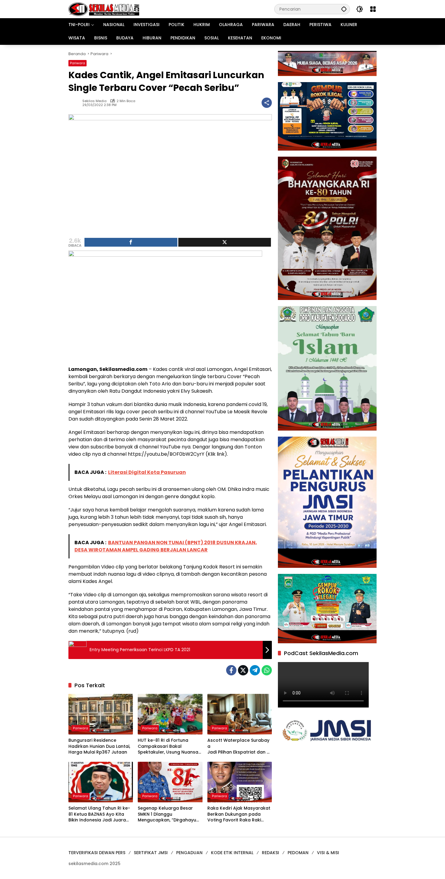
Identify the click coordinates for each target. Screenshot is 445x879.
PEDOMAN (298, 853)
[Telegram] (255, 670)
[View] (224, 242)
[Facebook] (231, 670)
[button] (344, 9)
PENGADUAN (189, 853)
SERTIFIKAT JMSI (151, 853)
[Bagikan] (267, 103)
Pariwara (77, 63)
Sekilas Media (94, 101)
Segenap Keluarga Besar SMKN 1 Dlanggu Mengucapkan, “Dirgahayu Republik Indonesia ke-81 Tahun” (167, 814)
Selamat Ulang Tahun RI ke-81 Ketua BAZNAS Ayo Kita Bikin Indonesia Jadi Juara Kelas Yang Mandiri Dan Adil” (99, 814)
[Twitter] (243, 670)
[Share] (130, 242)
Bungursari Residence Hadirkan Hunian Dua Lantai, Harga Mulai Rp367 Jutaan (99, 746)
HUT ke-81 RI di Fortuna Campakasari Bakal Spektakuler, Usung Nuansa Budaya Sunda (168, 746)
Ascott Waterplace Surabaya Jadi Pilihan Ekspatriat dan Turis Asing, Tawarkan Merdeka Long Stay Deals (239, 746)
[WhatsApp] (267, 670)
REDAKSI (270, 853)
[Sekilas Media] (103, 9)
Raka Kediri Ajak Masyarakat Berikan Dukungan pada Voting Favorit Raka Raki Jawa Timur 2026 (238, 814)
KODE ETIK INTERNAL (232, 853)
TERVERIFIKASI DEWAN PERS (96, 853)
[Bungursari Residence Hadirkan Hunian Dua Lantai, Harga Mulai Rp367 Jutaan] (100, 714)
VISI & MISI (328, 853)
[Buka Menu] (373, 9)
